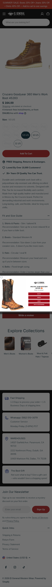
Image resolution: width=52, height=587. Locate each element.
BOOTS (39, 293)
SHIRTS (39, 297)
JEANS (39, 301)
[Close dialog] (1, 277)
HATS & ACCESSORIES (39, 304)
